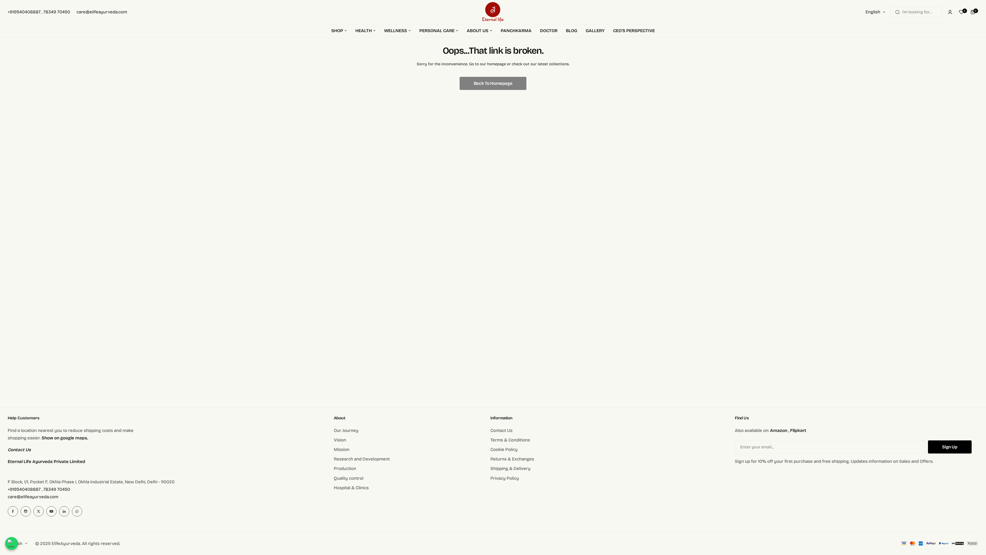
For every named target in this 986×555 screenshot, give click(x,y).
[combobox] (916, 12)
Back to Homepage (493, 83)
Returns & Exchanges (512, 459)
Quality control (348, 478)
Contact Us (501, 430)
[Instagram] (26, 511)
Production (345, 468)
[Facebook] (13, 511)
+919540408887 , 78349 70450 (39, 489)
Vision (340, 440)
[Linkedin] (64, 511)
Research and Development (362, 459)
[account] (950, 12)
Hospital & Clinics (351, 488)
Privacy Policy (504, 478)
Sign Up (949, 447)
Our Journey (346, 430)
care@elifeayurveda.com (33, 496)
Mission (341, 449)
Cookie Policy (504, 449)
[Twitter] (38, 511)
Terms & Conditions (510, 440)
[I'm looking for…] (897, 12)
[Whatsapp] (77, 511)
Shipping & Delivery (510, 468)
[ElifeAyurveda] (493, 12)
